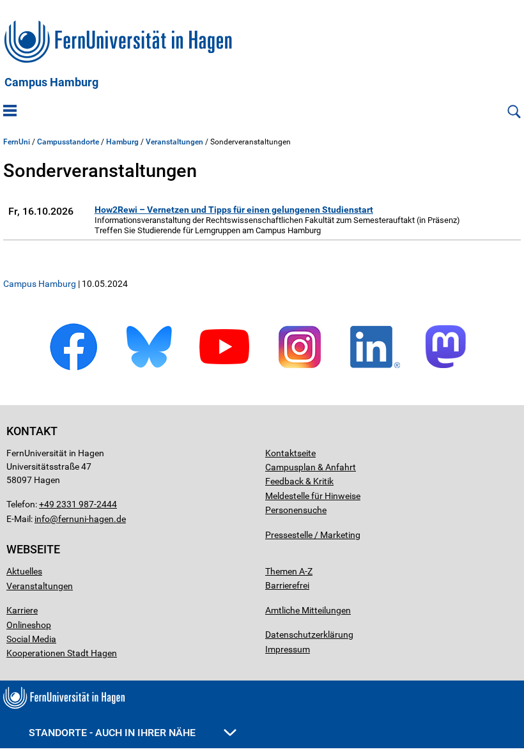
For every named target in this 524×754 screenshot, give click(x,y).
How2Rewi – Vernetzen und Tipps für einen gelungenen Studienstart (234, 209)
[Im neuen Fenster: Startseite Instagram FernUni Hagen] (300, 368)
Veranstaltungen (174, 141)
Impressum (287, 649)
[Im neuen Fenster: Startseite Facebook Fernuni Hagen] (73, 368)
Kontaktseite (290, 453)
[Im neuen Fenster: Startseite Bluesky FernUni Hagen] (149, 368)
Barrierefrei (287, 585)
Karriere (22, 610)
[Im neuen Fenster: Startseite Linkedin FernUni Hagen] (375, 368)
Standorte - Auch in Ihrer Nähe (113, 733)
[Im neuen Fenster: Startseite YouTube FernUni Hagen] (224, 368)
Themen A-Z (288, 571)
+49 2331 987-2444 (78, 504)
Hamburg (122, 141)
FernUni (16, 141)
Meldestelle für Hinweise (312, 496)
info (42, 519)
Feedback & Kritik (299, 481)
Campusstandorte (68, 141)
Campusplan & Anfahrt (310, 467)
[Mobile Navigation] (10, 112)
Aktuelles (24, 571)
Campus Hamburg (51, 82)
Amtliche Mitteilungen (308, 610)
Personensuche (296, 510)
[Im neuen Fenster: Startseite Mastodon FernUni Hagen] (450, 368)
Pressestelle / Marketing (312, 535)
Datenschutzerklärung (309, 634)
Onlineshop (28, 625)
